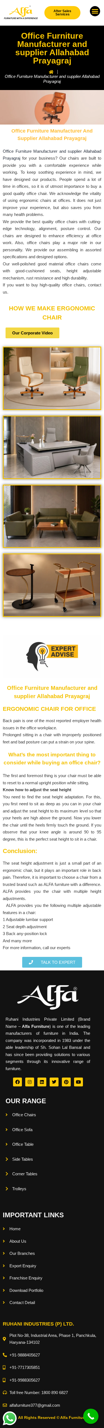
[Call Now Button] (90, 1416)
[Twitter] (54, 1082)
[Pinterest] (66, 1082)
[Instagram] (29, 1082)
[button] (95, 11)
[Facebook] (17, 1082)
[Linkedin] (41, 1082)
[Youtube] (78, 1082)
